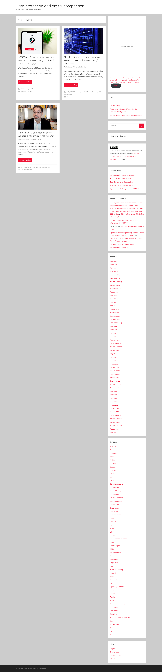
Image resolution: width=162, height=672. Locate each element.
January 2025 (115, 278)
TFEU (112, 628)
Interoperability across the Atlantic (122, 175)
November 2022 (116, 347)
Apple (112, 457)
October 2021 (115, 381)
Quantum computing (117, 604)
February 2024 (115, 313)
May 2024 (113, 302)
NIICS (112, 583)
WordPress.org (115, 659)
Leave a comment (27, 91)
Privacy (112, 600)
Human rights (78, 92)
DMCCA (113, 522)
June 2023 (113, 330)
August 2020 (114, 429)
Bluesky (113, 470)
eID (111, 532)
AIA (22, 167)
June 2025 (113, 265)
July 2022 (113, 354)
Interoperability (29, 89)
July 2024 (113, 295)
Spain (112, 621)
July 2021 (113, 391)
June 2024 (113, 299)
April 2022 (113, 360)
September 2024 (116, 289)
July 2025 (113, 261)
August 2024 (114, 292)
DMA (22, 89)
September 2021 (116, 384)
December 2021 (116, 374)
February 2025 (115, 275)
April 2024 (113, 306)
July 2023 (113, 326)
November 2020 (116, 419)
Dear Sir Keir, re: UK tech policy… (121, 182)
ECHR (72, 92)
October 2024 (115, 285)
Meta (112, 576)
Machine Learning (92, 92)
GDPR (112, 542)
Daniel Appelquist (116, 220)
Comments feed (116, 655)
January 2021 (114, 412)
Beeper (112, 467)
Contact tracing (115, 491)
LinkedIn (113, 566)
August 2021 (114, 388)
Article (112, 460)
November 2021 (116, 378)
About (112, 102)
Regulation (114, 607)
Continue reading (25, 82)
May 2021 (113, 398)
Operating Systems (117, 587)
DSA (111, 525)
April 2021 (113, 401)
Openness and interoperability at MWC (124, 189)
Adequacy (113, 446)
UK (111, 631)
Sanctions (113, 614)
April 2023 (113, 336)
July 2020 (113, 432)
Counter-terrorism (116, 498)
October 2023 (115, 319)
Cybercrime (114, 508)
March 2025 (114, 271)
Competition (28, 167)
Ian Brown (38, 64)
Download (116, 85)
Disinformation (115, 515)
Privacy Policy (115, 106)
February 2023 (115, 340)
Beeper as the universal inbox (121, 178)
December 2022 (116, 343)
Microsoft (113, 580)
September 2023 (116, 323)
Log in (112, 649)
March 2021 (114, 405)
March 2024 (114, 309)
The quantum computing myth (121, 185)
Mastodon (113, 573)
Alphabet (113, 453)
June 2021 (113, 395)
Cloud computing (116, 484)
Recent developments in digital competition (126, 115)
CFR (68, 92)
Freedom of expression (118, 539)
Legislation (114, 563)
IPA (85, 92)
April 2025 (113, 268)
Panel (48, 167)
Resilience (114, 611)
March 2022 (114, 364)
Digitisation (114, 511)
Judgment (114, 559)
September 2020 (116, 425)
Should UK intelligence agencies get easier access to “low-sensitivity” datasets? (83, 60)
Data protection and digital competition (50, 5)
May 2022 (113, 357)
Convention (114, 494)
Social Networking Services (120, 617)
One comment (71, 97)
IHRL (112, 549)
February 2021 (115, 408)
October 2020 (115, 422)
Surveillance (68, 94)
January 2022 (115, 371)
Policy (100, 92)
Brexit (112, 474)
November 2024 (116, 282)
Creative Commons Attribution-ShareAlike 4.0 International (124, 156)
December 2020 (116, 415)
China (112, 481)
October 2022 (115, 350)
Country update (116, 501)
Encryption (114, 535)
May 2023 (113, 333)
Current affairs (115, 504)
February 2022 (115, 367)
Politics (112, 597)
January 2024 (115, 316)
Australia (113, 463)
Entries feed (114, 652)
